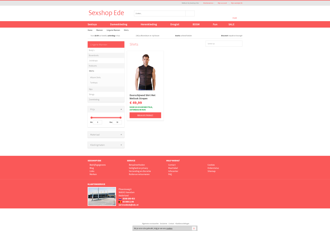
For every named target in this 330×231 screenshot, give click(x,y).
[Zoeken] (190, 13)
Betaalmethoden (137, 164)
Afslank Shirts (95, 77)
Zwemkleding (94, 99)
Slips (90, 89)
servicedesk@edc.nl (128, 204)
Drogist (174, 24)
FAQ (170, 174)
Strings (91, 94)
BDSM (196, 24)
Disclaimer (163, 223)
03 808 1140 (128, 201)
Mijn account (222, 3)
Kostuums (93, 65)
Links (92, 171)
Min (91, 122)
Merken (93, 174)
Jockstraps (93, 60)
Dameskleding (118, 24)
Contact (172, 164)
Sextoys (92, 24)
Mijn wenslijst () (236, 3)
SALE (231, 24)
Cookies (211, 164)
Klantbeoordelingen (182, 223)
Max (111, 122)
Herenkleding (149, 24)
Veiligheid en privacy (138, 168)
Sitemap (212, 171)
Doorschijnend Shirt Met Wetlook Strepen (142, 97)
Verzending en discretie (140, 171)
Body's (91, 50)
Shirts (91, 71)
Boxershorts (93, 55)
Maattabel (173, 168)
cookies (169, 228)
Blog (92, 168)
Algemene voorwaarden (150, 223)
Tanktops (93, 82)
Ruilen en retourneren (139, 174)
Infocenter (173, 171)
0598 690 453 (128, 198)
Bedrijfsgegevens (98, 164)
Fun (215, 24)
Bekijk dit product (145, 115)
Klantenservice (208, 3)
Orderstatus (213, 168)
